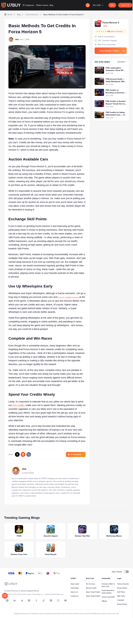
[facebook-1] (29, 600)
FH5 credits (18, 405)
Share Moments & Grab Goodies (108, 592)
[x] (51, 600)
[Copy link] (28, 454)
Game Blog (75, 588)
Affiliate (104, 601)
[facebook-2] (36, 600)
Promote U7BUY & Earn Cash (108, 585)
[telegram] (22, 600)
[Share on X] (17, 454)
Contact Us (74, 596)
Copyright (120, 600)
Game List (74, 592)
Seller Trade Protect (93, 596)
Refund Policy (122, 604)
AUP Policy (121, 592)
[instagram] (58, 600)
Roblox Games (42, 5)
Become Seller (91, 588)
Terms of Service (123, 584)
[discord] (14, 600)
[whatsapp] (7, 600)
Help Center (75, 584)
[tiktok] (44, 600)
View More (121, 62)
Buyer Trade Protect (93, 592)
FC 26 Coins (90, 584)
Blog (51, 5)
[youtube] (65, 600)
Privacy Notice (122, 588)
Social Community (108, 597)
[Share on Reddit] (23, 454)
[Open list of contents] (5, 596)
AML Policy (121, 596)
